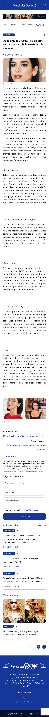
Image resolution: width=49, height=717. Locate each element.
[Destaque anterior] (38, 647)
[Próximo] (9, 422)
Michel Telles (8, 626)
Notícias (14, 25)
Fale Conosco (24, 693)
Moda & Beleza (27, 25)
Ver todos (42, 525)
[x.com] (21, 702)
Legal (24, 697)
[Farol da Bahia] (24, 5)
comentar (24, 516)
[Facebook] (17, 702)
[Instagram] (28, 702)
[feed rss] (32, 702)
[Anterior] (4, 422)
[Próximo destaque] (44, 647)
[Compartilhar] (44, 35)
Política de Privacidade (28, 510)
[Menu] (4, 5)
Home (5, 25)
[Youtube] (24, 702)
